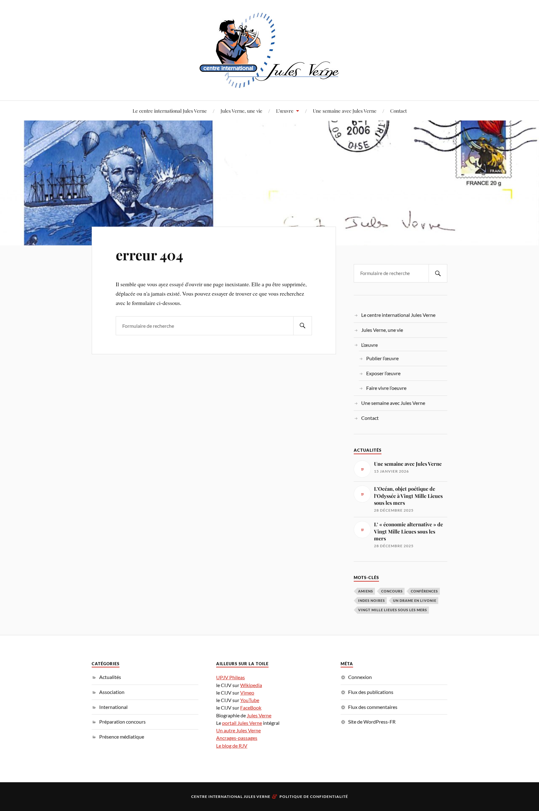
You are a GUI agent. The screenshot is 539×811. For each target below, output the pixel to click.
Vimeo (247, 692)
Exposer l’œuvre (383, 373)
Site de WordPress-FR (372, 722)
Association (111, 692)
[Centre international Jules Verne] (269, 49)
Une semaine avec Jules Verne (344, 110)
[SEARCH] (302, 325)
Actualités (110, 677)
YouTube (249, 700)
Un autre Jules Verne (238, 730)
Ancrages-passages (236, 738)
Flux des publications (370, 692)
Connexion (360, 677)
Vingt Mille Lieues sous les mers (392, 610)
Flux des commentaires (372, 707)
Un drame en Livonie (414, 600)
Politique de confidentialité (313, 796)
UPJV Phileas (230, 677)
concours (392, 591)
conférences (424, 591)
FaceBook (250, 707)
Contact (398, 110)
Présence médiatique (121, 737)
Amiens (365, 591)
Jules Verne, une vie (241, 110)
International (113, 707)
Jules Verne (259, 715)
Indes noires (371, 600)
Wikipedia (251, 685)
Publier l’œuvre (382, 358)
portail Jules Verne (242, 723)
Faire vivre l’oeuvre (386, 388)
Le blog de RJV (231, 746)
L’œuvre (285, 110)
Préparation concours (122, 722)
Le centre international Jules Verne (170, 110)
